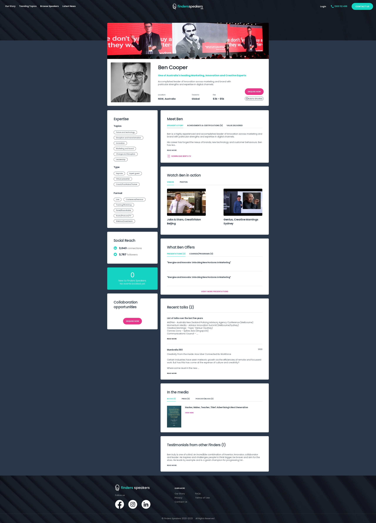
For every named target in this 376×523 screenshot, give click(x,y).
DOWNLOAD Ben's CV (181, 156)
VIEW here (189, 412)
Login (323, 6)
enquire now (254, 91)
